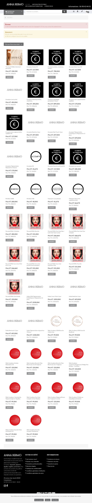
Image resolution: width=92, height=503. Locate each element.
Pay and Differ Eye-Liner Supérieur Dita (54, 264)
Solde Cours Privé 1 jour (54, 296)
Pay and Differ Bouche (33, 231)
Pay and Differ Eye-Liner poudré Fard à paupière (33, 264)
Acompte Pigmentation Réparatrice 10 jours (12, 166)
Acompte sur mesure (75, 166)
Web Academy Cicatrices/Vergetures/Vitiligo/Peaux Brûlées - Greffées (78, 364)
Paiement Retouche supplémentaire (74, 199)
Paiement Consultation (54, 198)
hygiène (11, 466)
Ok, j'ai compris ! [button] (39, 500)
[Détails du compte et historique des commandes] (81, 11)
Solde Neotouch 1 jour (12, 330)
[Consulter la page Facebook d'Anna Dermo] (5, 486)
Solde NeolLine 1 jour (75, 296)
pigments (18, 464)
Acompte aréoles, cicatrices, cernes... (56, 67)
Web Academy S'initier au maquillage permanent (76, 398)
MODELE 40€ (30, 198)
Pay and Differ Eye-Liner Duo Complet (77, 232)
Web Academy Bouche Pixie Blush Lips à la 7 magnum (56, 363)
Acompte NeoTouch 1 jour (55, 132)
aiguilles (6, 466)
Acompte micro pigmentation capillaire (77, 100)
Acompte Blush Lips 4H (75, 67)
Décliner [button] (48, 500)
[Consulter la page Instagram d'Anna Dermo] (7, 486)
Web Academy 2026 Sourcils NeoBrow (77, 331)
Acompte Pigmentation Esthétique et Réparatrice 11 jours (77, 133)
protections (17, 466)
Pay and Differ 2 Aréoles (12, 231)
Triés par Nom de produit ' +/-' (14, 44)
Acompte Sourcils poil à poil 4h (56, 166)
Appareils (12, 464)
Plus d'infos (55, 500)
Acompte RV (30, 166)
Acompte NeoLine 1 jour (33, 132)
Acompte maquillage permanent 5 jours (53, 100)
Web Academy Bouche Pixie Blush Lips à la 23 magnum (34, 363)
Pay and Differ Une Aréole (13, 296)
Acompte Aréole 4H (32, 67)
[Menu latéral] (73, 11)
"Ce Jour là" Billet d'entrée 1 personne (13, 67)
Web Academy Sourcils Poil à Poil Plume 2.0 (14, 430)
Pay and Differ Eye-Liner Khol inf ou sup (14, 264)
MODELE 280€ (10, 198)
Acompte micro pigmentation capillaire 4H (14, 132)
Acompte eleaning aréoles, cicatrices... (34, 100)
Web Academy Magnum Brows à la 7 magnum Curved (56, 398)
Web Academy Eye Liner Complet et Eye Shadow (33, 398)
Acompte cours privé (11, 99)
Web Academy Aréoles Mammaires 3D (12, 363)
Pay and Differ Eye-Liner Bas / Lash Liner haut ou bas (56, 232)
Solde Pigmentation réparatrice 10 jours (35, 331)
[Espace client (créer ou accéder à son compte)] (77, 11)
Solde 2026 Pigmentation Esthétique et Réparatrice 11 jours (35, 298)
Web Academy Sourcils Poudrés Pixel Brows (33, 430)
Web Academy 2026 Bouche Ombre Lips (56, 331)
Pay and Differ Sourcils (75, 264)
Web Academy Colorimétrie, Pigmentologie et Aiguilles (13, 398)
